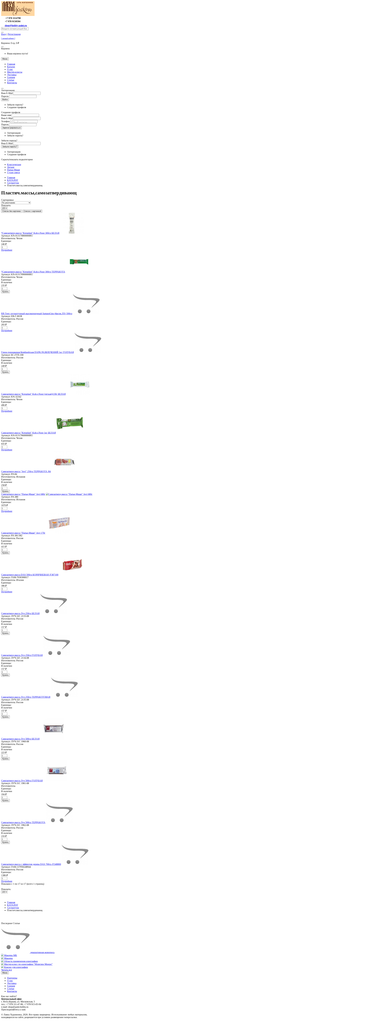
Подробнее (6, 250)
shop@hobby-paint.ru (16, 25)
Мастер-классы (14, 72)
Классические (14, 164)
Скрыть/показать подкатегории (17, 159)
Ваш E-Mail (7, 93)
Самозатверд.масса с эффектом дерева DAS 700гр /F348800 (31, 864)
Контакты (12, 82)
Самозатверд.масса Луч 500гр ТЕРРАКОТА (23, 822)
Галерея (11, 77)
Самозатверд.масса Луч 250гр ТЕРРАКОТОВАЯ (25, 697)
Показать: (6, 205)
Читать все (6, 970)
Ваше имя (6, 115)
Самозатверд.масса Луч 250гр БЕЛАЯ (20, 613)
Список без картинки (11, 211)
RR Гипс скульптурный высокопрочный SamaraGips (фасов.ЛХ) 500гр (36, 313)
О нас (10, 69)
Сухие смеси (13, 172)
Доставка (11, 74)
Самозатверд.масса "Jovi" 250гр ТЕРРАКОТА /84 (26, 471)
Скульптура (13, 183)
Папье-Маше (13, 170)
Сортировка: (7, 200)
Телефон (5, 121)
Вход (3, 34)
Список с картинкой (32, 211)
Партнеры (12, 978)
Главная (11, 64)
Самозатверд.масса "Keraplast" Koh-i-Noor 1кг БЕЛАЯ (28, 432)
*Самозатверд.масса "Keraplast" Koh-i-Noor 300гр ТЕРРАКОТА (33, 271)
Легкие (10, 167)
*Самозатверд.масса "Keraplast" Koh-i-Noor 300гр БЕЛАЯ (30, 233)
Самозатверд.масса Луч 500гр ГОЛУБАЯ (22, 780)
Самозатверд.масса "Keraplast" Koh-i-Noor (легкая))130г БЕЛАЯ (33, 394)
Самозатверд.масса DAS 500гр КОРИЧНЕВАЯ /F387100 (29, 574)
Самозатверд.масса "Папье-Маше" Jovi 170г (23, 533)
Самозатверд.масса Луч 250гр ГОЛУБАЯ (22, 655)
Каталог (11, 66)
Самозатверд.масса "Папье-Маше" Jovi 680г (23, 494)
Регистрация (14, 34)
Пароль (5, 96)
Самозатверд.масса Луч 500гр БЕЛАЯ (20, 739)
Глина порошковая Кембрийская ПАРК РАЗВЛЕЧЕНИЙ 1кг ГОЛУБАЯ (37, 352)
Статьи (10, 80)
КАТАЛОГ (12, 180)
